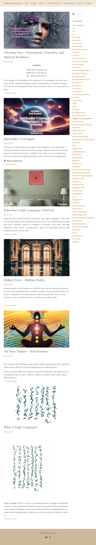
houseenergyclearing (81, 124)
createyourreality (80, 61)
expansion (76, 85)
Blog (26, 3)
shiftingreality (78, 187)
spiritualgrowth (79, 214)
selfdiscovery (78, 178)
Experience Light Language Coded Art (29, 210)
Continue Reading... (11, 93)
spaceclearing (78, 205)
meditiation (77, 157)
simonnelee (77, 190)
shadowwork (78, 184)
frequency (77, 88)
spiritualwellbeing (80, 226)
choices (75, 55)
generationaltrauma (81, 94)
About (41, 3)
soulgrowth (77, 199)
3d (73, 28)
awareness (77, 43)
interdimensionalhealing (82, 139)
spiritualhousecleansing (82, 217)
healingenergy (78, 112)
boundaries (77, 46)
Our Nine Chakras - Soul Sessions (26, 351)
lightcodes (77, 148)
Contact (33, 3)
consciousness (79, 58)
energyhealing (78, 76)
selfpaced (76, 181)
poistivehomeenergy (81, 169)
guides (75, 97)
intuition (76, 142)
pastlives (76, 166)
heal (74, 106)
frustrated (77, 91)
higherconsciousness (82, 118)
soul (74, 196)
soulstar (76, 202)
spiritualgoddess (79, 211)
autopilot (76, 40)
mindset (76, 160)
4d (73, 31)
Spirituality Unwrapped (19, 139)
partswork (76, 163)
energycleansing (79, 73)
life (74, 145)
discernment (78, 64)
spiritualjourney (79, 223)
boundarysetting (79, 49)
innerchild (76, 133)
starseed (76, 229)
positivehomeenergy (81, 172)
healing (75, 109)
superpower (77, 235)
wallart (75, 242)
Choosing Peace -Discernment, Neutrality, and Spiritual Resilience (34, 55)
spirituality (77, 220)
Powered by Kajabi (48, 540)
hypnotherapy (78, 130)
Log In (88, 3)
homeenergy (78, 121)
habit (74, 103)
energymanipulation (81, 79)
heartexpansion (79, 115)
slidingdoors (78, 193)
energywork (77, 82)
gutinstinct (77, 100)
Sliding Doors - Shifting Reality (24, 280)
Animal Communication (13, 3)
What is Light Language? (20, 427)
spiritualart (77, 208)
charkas (76, 52)
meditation (77, 154)
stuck (74, 232)
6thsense (76, 37)
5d (73, 34)
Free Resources (69, 3)
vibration (76, 239)
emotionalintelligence (82, 70)
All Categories (78, 25)
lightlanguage (78, 151)
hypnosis (76, 127)
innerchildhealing (80, 136)
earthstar (76, 67)
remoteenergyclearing (82, 175)
